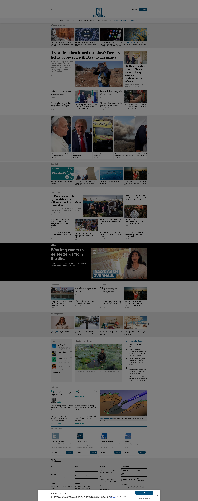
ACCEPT (144, 493)
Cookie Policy (112, 497)
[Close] (157, 495)
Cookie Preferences (144, 498)
